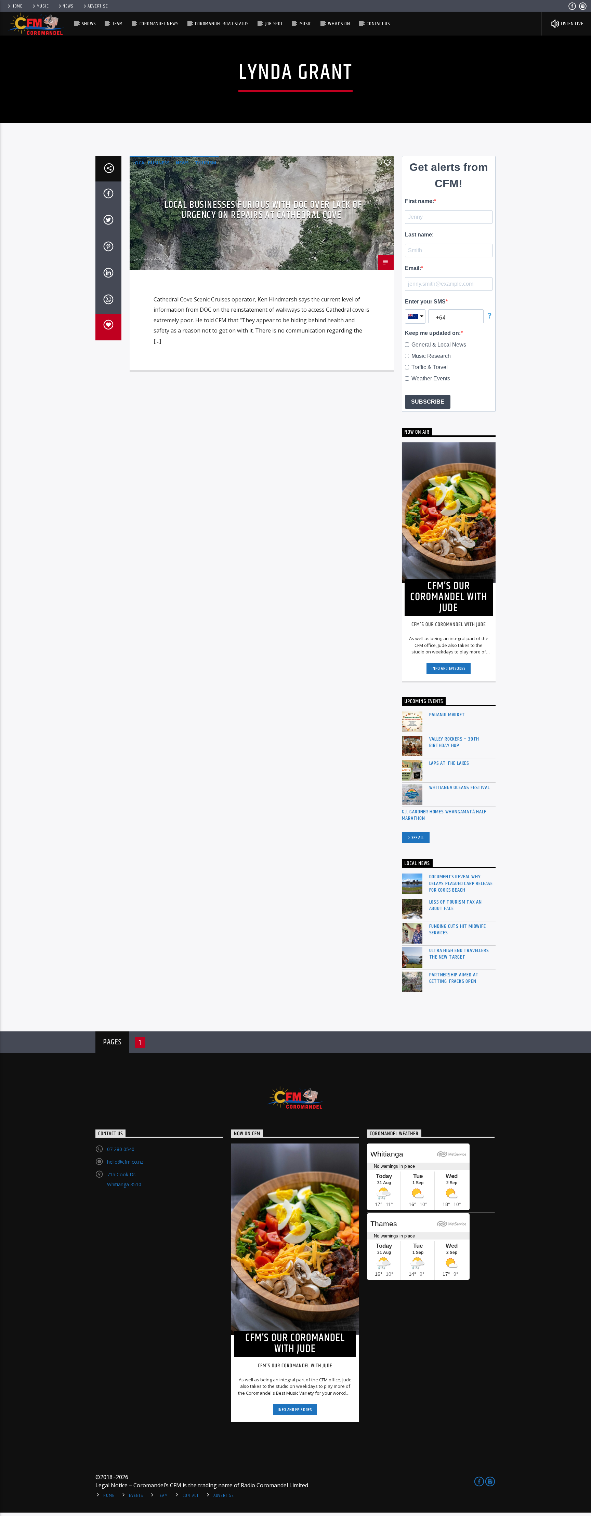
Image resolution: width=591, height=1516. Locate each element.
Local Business (151, 163)
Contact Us (378, 23)
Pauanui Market (447, 715)
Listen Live (571, 23)
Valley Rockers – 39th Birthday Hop (454, 742)
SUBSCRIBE (427, 402)
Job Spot (274, 23)
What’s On (339, 23)
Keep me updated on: (433, 333)
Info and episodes (449, 668)
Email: (413, 268)
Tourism (205, 163)
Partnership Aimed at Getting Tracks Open (454, 978)
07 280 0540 (120, 1149)
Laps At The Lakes (449, 763)
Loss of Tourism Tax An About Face (455, 905)
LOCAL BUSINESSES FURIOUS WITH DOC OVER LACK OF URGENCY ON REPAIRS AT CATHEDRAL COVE (263, 210)
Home (17, 6)
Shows (89, 23)
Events (136, 1495)
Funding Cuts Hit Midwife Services (457, 929)
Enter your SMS (425, 301)
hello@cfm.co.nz (125, 1162)
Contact (191, 1495)
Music (43, 6)
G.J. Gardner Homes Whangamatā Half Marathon (444, 815)
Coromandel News (159, 23)
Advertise (98, 6)
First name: (419, 201)
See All (418, 837)
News (68, 6)
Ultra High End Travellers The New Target (459, 953)
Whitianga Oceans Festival (459, 787)
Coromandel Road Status (222, 23)
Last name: (419, 235)
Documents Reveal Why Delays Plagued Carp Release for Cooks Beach (461, 883)
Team (118, 23)
